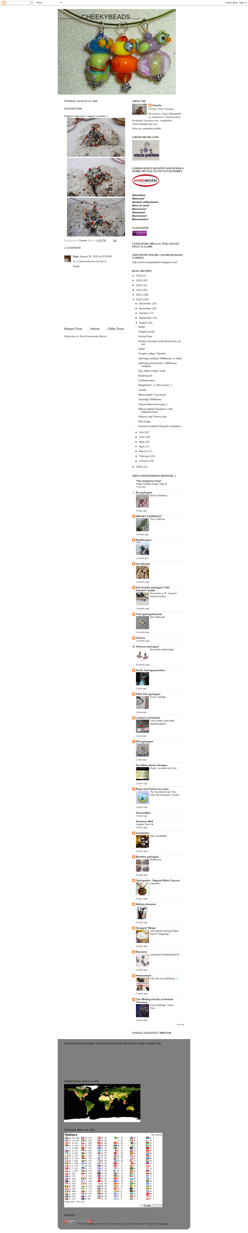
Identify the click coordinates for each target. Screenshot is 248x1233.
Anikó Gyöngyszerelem (150, 670)
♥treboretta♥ (143, 975)
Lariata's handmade (148, 717)
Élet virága (144, 421)
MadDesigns (143, 540)
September (146, 318)
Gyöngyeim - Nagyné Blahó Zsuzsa (158, 880)
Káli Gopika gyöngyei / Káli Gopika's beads (153, 589)
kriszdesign (143, 563)
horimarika (142, 833)
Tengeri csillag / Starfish (152, 353)
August (143, 322)
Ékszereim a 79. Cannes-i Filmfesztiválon (163, 595)
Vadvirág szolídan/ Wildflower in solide (160, 358)
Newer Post (73, 329)
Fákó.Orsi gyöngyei (148, 694)
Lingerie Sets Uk (144, 824)
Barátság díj (145, 375)
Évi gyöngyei (144, 492)
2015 (139, 275)
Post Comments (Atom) (93, 336)
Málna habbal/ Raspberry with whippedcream (155, 410)
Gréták (142, 390)
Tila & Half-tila (157, 519)
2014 (139, 280)
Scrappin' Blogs (146, 928)
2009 (139, 466)
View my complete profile (146, 128)
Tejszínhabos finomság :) (152, 404)
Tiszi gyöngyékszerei (149, 614)
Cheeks (156, 105)
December (145, 303)
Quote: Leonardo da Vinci (163, 768)
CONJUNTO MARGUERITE (164, 954)
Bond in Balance (158, 495)
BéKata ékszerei (146, 904)
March (143, 451)
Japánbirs (155, 883)
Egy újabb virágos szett (151, 370)
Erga (76, 256)
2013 (139, 285)
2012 (139, 290)
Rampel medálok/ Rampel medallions (159, 426)
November (145, 308)
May (142, 441)
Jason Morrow (136, 1223)
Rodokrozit (155, 859)
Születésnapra (146, 380)
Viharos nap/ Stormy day (152, 416)
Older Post (115, 329)
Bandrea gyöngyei (147, 856)
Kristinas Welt (144, 821)
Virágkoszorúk (146, 331)
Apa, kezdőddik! (158, 836)
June (142, 437)
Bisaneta (141, 952)
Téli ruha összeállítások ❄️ (164, 978)
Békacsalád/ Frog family (152, 394)
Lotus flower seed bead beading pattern (162, 722)
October (144, 313)
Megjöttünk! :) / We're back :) (155, 385)
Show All (180, 1025)
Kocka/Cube (145, 336)
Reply (76, 266)
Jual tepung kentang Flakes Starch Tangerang (164, 932)
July (141, 432)
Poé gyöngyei (144, 741)
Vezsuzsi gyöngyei (147, 646)
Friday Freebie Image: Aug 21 (151, 484)
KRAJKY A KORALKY (149, 516)
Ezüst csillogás (158, 697)
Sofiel (141, 327)
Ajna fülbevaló (157, 617)
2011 (139, 294)
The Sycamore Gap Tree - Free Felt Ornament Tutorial (164, 793)
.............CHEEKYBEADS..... (98, 16)
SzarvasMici (143, 813)
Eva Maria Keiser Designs (151, 765)
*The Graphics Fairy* (148, 481)
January (144, 460)
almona (140, 638)
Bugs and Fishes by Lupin (152, 789)
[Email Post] (114, 240)
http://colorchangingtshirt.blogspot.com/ (154, 262)
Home (95, 329)
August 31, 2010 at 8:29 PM (96, 256)
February (144, 456)
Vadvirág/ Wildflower (150, 399)
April (142, 446)
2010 (139, 299)
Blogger (164, 1223)
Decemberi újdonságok (162, 649)
